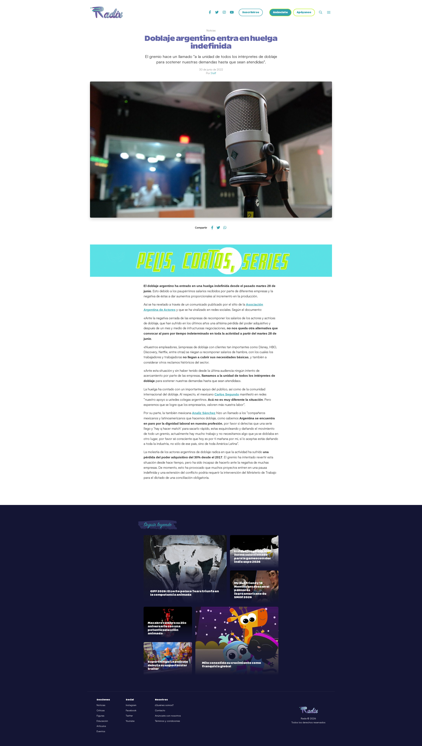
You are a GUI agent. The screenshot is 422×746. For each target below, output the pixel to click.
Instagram (131, 705)
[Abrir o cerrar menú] (328, 12)
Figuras (100, 715)
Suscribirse (250, 12)
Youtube (130, 720)
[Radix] (106, 12)
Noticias (101, 705)
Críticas (101, 710)
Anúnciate (280, 12)
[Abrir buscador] (320, 12)
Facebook (131, 710)
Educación (102, 720)
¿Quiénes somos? (164, 705)
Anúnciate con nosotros (168, 715)
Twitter (129, 715)
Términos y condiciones (167, 720)
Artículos (101, 726)
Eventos (101, 731)
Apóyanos (304, 12)
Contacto (160, 710)
